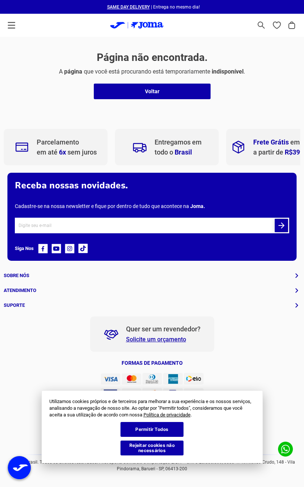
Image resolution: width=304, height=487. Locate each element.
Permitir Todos (151, 429)
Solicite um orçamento (156, 339)
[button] (261, 25)
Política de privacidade (167, 415)
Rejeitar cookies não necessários (152, 447)
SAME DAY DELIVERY (128, 7)
